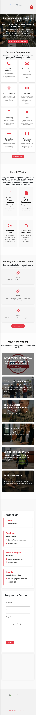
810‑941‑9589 (12, 582)
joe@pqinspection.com (16, 559)
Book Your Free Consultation (18, 41)
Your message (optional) (13, 624)
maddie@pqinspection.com (17, 579)
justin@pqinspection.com (17, 540)
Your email (9, 609)
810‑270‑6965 (12, 524)
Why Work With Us (13, 710)
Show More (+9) (18, 326)
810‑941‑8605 (12, 543)
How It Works (18, 708)
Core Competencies (8, 708)
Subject (8, 617)
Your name (9, 602)
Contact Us (22, 710)
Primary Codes (27, 708)
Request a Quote (18, 156)
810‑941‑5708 (12, 562)
